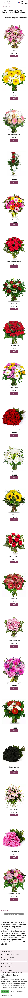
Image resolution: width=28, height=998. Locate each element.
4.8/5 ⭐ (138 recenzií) (7, 970)
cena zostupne (22, 20)
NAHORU (5, 910)
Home (3, 6)
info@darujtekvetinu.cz (8, 967)
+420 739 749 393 (7, 963)
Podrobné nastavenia (17, 991)
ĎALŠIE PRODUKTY (14, 914)
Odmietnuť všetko (7, 995)
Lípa (8, 6)
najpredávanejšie (18, 17)
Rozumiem (5, 991)
